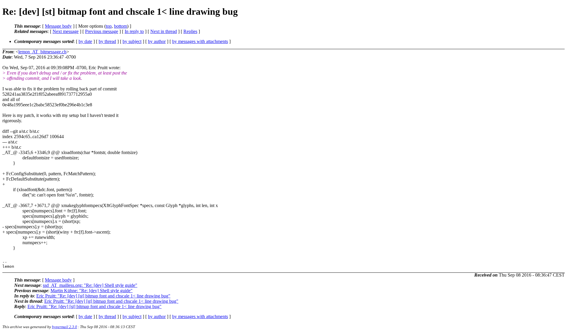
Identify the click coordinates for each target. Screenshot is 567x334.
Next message (66, 31)
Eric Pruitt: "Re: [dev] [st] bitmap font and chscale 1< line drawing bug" (103, 295)
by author (157, 41)
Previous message (101, 31)
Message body (58, 26)
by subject (132, 41)
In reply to (134, 31)
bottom (120, 26)
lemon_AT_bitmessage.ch (42, 51)
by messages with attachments (200, 41)
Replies (190, 31)
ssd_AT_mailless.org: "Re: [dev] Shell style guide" (90, 285)
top (109, 26)
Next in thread (163, 31)
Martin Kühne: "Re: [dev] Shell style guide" (91, 290)
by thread (107, 41)
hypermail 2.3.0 (64, 327)
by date (85, 41)
